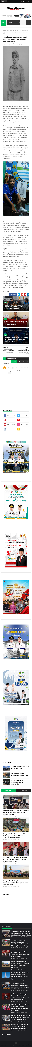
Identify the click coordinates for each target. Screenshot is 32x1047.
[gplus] (30, 1)
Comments (24, 790)
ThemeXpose (10, 1045)
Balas (9, 373)
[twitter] (23, 1)
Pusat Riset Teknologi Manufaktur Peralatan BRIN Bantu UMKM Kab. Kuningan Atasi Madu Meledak (13, 306)
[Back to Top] (16, 1043)
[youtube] (26, 1)
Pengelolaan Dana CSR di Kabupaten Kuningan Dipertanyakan (18, 782)
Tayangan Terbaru (14, 30)
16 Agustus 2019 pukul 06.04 (22, 367)
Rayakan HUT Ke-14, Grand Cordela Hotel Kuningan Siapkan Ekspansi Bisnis (19, 1026)
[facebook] (21, 1)
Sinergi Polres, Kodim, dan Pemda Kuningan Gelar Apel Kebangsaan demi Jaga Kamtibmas (15, 882)
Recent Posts (8, 790)
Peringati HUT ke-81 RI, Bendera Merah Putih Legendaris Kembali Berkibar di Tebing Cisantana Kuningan (15, 835)
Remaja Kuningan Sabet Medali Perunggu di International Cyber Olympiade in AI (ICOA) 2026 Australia (16, 323)
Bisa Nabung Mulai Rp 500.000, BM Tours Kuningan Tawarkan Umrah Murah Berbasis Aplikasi (16, 812)
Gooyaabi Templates (26, 1045)
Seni (8, 30)
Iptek (5, 302)
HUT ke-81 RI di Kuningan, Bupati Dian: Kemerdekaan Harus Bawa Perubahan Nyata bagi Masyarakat (15, 859)
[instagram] (28, 1)
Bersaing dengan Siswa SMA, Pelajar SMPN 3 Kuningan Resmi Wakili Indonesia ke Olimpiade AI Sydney (16, 339)
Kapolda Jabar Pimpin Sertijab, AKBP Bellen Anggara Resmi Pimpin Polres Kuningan (20, 1017)
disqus (19, 361)
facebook (25, 361)
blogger (14, 361)
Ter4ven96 (11, 368)
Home (4, 30)
